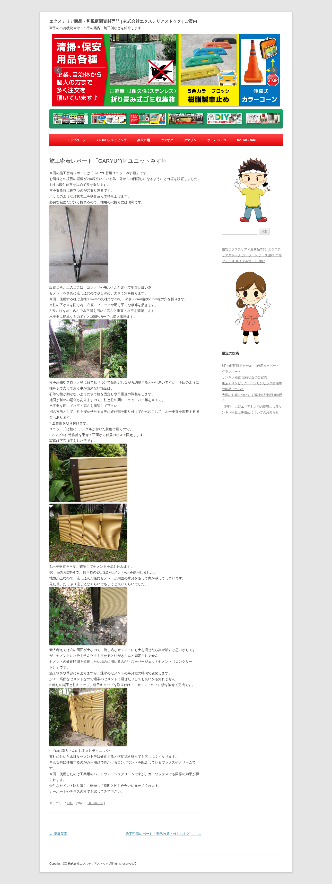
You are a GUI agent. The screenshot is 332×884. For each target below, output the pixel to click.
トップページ (76, 140)
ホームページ (216, 140)
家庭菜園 (58, 834)
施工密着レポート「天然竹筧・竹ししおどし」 (163, 834)
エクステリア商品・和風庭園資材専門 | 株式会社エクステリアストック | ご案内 (123, 21)
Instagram (246, 140)
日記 (70, 803)
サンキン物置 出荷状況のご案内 (244, 377)
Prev (58, 70)
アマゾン (190, 140)
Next (274, 70)
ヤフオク (167, 140)
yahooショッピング (111, 140)
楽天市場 (143, 140)
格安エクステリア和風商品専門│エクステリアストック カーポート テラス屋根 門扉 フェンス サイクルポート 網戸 (252, 255)
